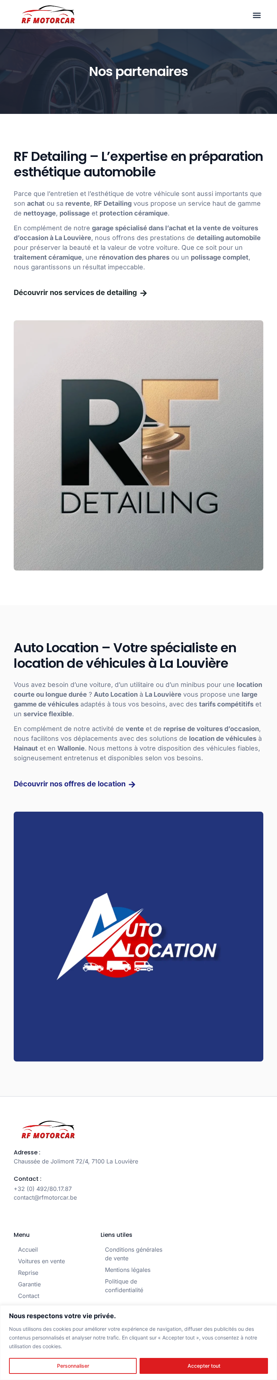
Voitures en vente (41, 1261)
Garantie (29, 1284)
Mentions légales (127, 1269)
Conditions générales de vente (133, 1254)
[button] (256, 15)
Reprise (28, 1272)
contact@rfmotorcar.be (45, 1197)
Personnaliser (73, 1366)
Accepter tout (204, 1366)
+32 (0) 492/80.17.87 (43, 1188)
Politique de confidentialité (124, 1286)
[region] (138, 1342)
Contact (28, 1295)
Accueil (28, 1249)
